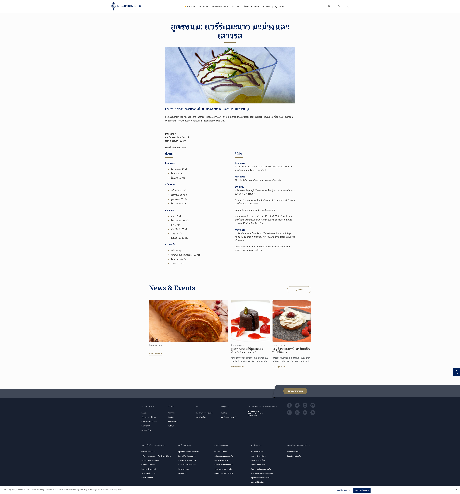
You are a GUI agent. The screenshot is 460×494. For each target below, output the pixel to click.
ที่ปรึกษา (171, 426)
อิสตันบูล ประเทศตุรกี (148, 469)
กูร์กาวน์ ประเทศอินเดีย (258, 456)
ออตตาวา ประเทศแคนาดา (187, 460)
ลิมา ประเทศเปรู (183, 469)
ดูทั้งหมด (299, 289)
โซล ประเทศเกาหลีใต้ (258, 465)
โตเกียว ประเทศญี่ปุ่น (258, 460)
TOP (456, 373)
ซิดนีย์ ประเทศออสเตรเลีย (223, 469)
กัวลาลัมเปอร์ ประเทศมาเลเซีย (261, 469)
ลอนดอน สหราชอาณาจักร (150, 460)
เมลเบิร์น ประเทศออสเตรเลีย (223, 465)
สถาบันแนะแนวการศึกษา (229, 417)
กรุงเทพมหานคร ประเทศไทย (260, 478)
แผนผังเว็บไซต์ (146, 430)
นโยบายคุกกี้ (145, 426)
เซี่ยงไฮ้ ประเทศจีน (257, 452)
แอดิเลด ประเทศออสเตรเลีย (223, 456)
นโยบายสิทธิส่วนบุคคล (149, 421)
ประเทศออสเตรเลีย (220, 452)
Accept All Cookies (362, 490)
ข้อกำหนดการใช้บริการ (149, 417)
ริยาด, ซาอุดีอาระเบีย (148, 473)
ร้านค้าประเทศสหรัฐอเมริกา (204, 413)
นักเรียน (224, 413)
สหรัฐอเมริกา (182, 473)
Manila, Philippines (257, 482)
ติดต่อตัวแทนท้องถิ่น (294, 456)
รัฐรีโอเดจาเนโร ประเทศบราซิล (188, 452)
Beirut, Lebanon (147, 478)
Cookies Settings (343, 490)
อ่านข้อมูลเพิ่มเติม (155, 353)
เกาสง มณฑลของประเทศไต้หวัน (262, 473)
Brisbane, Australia (221, 460)
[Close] (456, 489)
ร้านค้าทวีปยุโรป (200, 417)
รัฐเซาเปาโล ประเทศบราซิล (187, 456)
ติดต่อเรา (144, 413)
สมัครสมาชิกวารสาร (295, 391)
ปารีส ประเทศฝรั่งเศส (148, 452)
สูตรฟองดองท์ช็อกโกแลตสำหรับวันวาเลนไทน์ (247, 351)
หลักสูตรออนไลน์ (293, 452)
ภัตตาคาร (171, 413)
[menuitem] (329, 6)
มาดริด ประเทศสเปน (148, 465)
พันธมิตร (171, 417)
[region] (230, 490)
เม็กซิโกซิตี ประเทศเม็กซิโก (187, 465)
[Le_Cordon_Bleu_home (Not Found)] (126, 6)
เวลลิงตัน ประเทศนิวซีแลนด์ (223, 473)
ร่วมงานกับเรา (173, 421)
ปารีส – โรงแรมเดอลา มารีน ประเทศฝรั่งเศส (156, 456)
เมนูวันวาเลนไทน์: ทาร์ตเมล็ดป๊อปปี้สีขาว (291, 351)
